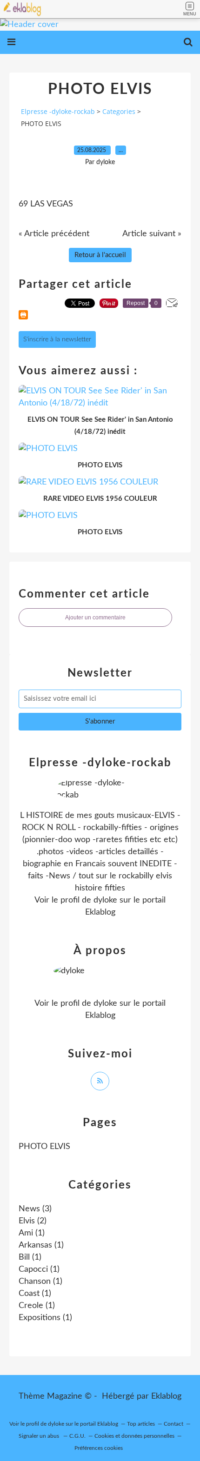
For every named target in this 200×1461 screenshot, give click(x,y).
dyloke (105, 900)
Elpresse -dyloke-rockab (58, 111)
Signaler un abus (39, 1436)
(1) (32, 1233)
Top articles (141, 1424)
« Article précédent (54, 234)
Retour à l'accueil (100, 255)
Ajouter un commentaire (95, 617)
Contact (173, 1424)
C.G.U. (77, 1436)
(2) (33, 1221)
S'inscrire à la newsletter (57, 339)
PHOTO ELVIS (44, 1146)
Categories (118, 111)
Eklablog (166, 1396)
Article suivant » (151, 234)
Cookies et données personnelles (134, 1436)
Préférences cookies (98, 1448)
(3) (35, 1209)
